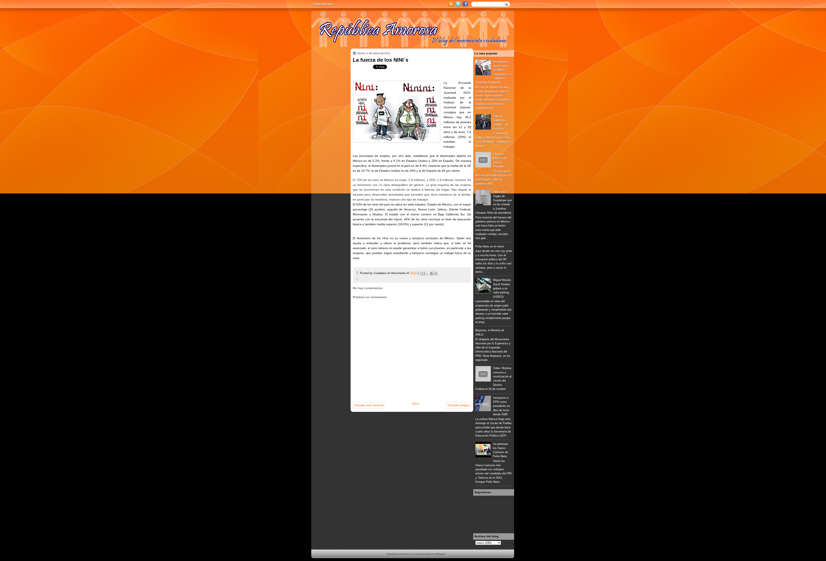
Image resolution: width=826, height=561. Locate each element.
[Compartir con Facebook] (432, 273)
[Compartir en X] (427, 273)
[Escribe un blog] (423, 273)
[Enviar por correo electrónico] (419, 273)
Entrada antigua (458, 405)
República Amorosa (398, 554)
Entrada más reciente (369, 405)
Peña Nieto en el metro (489, 246)
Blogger (440, 554)
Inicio (415, 403)
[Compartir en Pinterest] (436, 273)
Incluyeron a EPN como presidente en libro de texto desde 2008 (501, 406)
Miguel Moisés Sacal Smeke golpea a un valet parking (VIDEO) (502, 288)
